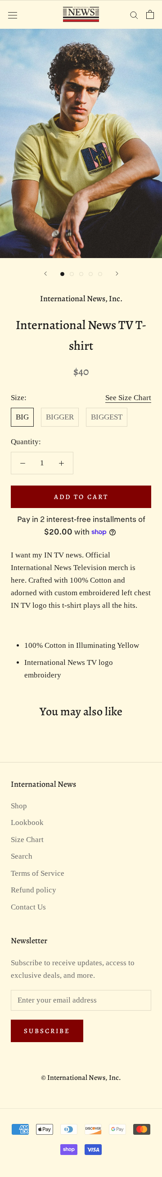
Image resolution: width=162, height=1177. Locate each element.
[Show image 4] (91, 274)
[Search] (134, 14)
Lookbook (27, 822)
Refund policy (33, 890)
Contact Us (28, 907)
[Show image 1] (62, 274)
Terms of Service (37, 873)
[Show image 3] (81, 274)
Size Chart (27, 839)
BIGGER (60, 417)
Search (21, 856)
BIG (22, 417)
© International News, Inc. (81, 1078)
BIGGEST (106, 417)
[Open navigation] (12, 14)
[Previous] (45, 274)
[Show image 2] (72, 274)
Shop (19, 806)
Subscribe (47, 1030)
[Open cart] (150, 14)
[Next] (117, 274)
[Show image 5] (100, 274)
